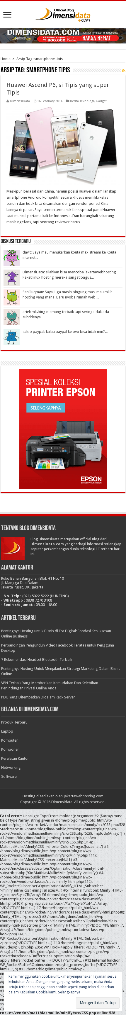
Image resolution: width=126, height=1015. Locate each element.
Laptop (7, 731)
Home (6, 59)
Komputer (9, 740)
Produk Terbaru (14, 722)
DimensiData (20, 101)
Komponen (10, 749)
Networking (11, 767)
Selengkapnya (69, 992)
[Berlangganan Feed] (123, 70)
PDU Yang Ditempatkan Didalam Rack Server (38, 697)
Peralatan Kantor (15, 758)
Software (9, 776)
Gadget (101, 101)
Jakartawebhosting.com (83, 796)
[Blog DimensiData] (63, 14)
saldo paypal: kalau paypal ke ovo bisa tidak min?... (65, 331)
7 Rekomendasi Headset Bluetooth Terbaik (36, 659)
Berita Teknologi (82, 101)
